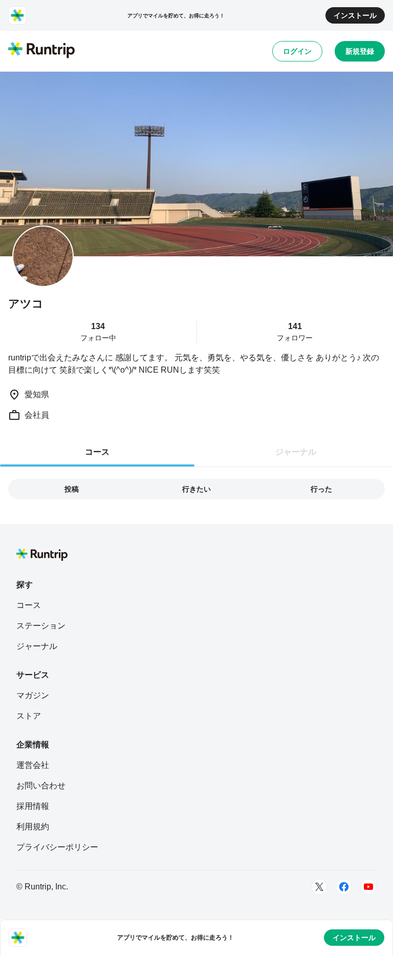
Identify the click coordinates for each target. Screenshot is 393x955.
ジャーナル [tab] (295, 452)
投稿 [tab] (71, 489)
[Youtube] (368, 887)
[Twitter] (319, 887)
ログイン (297, 51)
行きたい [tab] (196, 489)
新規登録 (359, 51)
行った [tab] (321, 489)
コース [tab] (97, 452)
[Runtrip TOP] (41, 50)
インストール (355, 15)
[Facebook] (344, 887)
